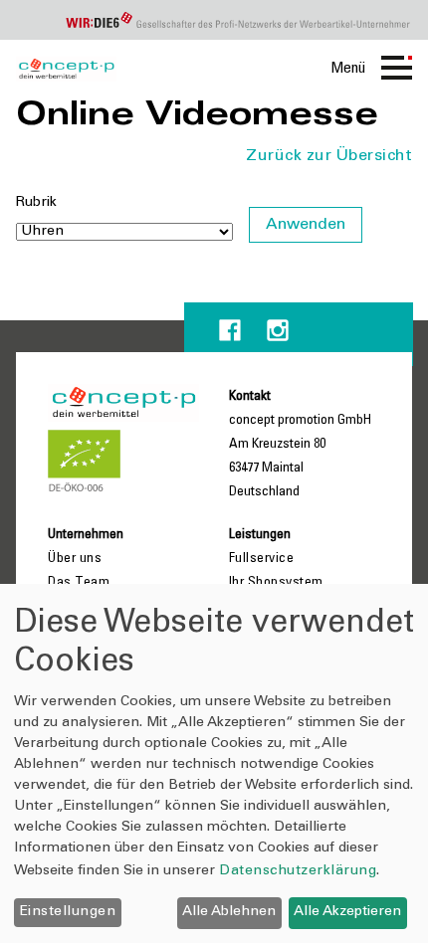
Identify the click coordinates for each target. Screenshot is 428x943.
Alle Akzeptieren (347, 912)
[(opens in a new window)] (230, 330)
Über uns (75, 559)
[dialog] (214, 763)
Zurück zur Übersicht (329, 156)
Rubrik (36, 203)
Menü (347, 69)
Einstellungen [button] (68, 912)
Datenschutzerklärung (297, 871)
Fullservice (262, 559)
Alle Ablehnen (229, 912)
